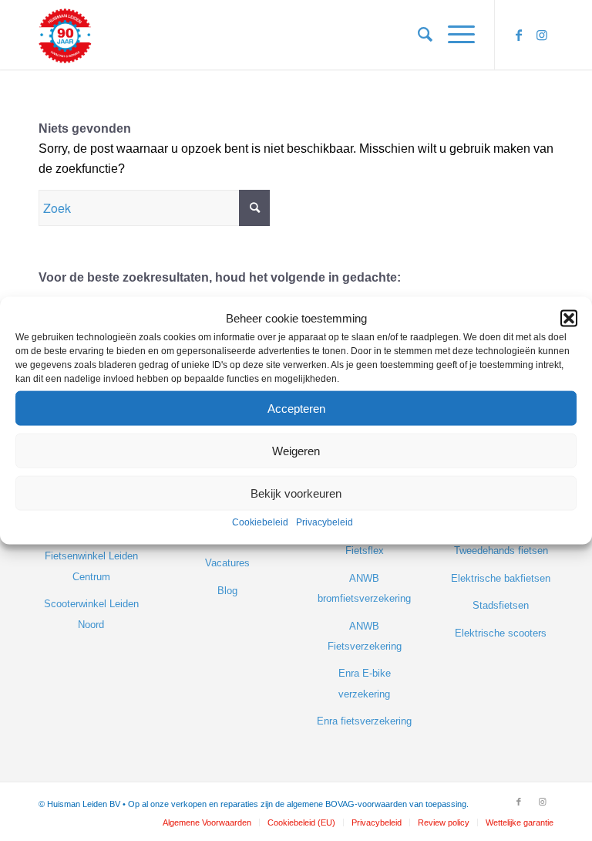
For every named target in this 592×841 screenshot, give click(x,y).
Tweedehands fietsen (501, 550)
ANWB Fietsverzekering (365, 636)
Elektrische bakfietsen (500, 578)
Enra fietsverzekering (364, 721)
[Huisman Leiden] (69, 34)
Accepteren (296, 408)
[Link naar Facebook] (518, 34)
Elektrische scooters (501, 633)
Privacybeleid (324, 522)
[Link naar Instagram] (541, 34)
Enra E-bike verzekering (364, 683)
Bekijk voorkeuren (296, 493)
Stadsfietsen (501, 605)
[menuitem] (417, 34)
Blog (227, 590)
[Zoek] (417, 34)
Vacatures (227, 563)
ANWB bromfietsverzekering (364, 588)
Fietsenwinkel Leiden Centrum (91, 566)
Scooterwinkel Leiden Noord (91, 614)
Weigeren (296, 451)
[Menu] (453, 34)
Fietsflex (364, 550)
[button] (569, 318)
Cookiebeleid (260, 522)
